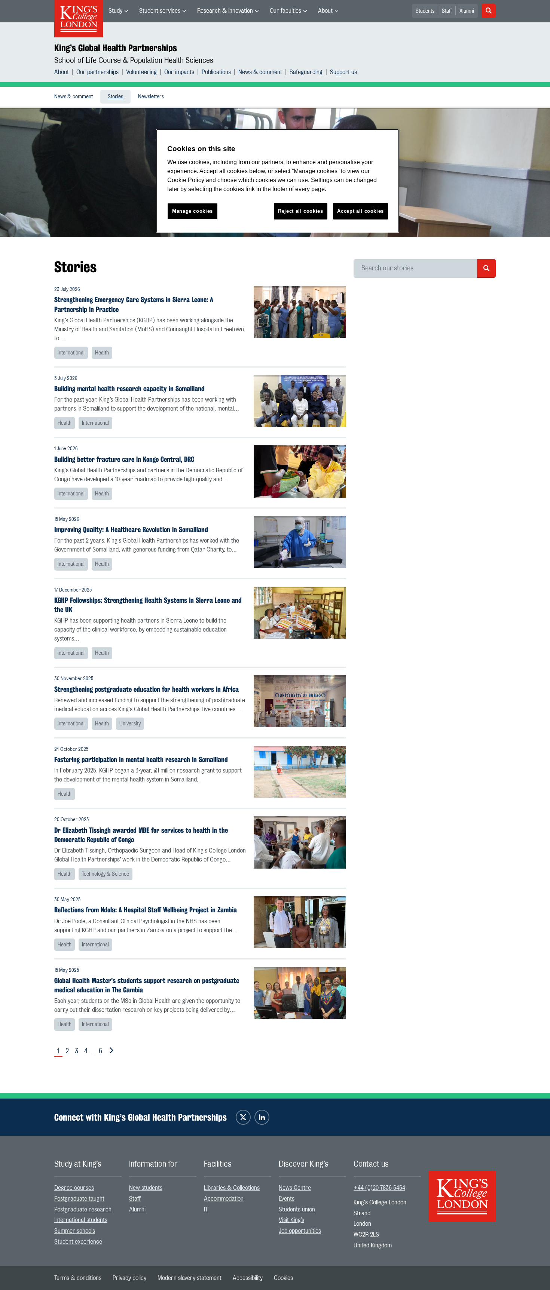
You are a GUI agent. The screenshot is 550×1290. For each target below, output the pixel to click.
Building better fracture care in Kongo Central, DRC (124, 459)
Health (102, 353)
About (325, 11)
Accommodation (224, 1199)
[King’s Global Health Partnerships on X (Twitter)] (243, 1117)
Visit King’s (291, 1220)
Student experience (78, 1242)
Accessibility (248, 1278)
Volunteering (141, 72)
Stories (115, 96)
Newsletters (151, 96)
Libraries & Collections (232, 1188)
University (130, 724)
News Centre (295, 1188)
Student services (159, 11)
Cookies (283, 1278)
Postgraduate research (82, 1210)
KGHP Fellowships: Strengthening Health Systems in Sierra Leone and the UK (148, 605)
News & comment (260, 72)
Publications (216, 72)
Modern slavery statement (189, 1278)
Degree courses (74, 1188)
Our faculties (285, 11)
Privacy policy (129, 1278)
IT (206, 1210)
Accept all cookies (360, 211)
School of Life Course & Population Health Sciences (133, 60)
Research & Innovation (225, 11)
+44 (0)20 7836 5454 (379, 1188)
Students (425, 11)
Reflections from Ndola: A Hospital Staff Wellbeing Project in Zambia (145, 910)
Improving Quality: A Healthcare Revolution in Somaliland (131, 529)
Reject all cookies (300, 211)
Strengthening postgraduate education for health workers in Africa (146, 689)
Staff (447, 11)
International (71, 353)
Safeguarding (306, 72)
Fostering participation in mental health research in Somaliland (141, 759)
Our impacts (179, 72)
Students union (297, 1210)
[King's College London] (462, 1190)
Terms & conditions (77, 1278)
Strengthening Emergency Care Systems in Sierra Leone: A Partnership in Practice (133, 304)
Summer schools (74, 1231)
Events (286, 1199)
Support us (343, 72)
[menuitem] (118, 11)
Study (115, 11)
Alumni (466, 11)
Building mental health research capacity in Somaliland (129, 388)
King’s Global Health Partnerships (115, 47)
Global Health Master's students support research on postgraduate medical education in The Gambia (146, 985)
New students (145, 1188)
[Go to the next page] (110, 1050)
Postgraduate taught (79, 1199)
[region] (277, 181)
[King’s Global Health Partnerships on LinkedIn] (261, 1117)
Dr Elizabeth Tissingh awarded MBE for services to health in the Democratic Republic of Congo (141, 835)
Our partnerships (97, 72)
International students (80, 1220)
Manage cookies (192, 211)
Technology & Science (105, 874)
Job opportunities (300, 1231)
